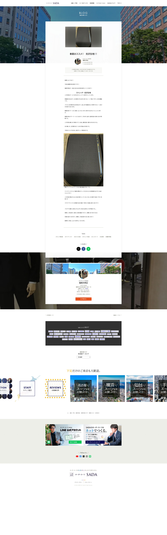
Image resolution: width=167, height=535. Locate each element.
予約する (84, 298)
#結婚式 (97, 339)
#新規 (66, 336)
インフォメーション (100, 3)
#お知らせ (95, 333)
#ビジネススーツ (114, 331)
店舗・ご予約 (74, 3)
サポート (119, 3)
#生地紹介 (51, 331)
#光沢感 (102, 236)
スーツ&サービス (83, 3)
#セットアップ (56, 331)
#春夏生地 (102, 339)
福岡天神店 (83, 282)
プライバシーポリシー (78, 482)
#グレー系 (61, 336)
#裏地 (93, 339)
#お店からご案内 (105, 331)
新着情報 (92, 3)
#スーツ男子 (97, 331)
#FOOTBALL (102, 333)
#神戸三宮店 (50, 336)
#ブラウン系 (65, 339)
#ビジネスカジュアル (86, 336)
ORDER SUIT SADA (81, 485)
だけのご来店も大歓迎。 (83, 371)
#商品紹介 (78, 336)
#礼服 (84, 339)
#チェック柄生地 (59, 236)
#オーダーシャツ (68, 236)
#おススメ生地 (77, 236)
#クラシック (93, 336)
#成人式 (88, 339)
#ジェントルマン (116, 336)
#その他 (87, 331)
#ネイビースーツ (100, 336)
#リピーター (63, 331)
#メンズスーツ (94, 236)
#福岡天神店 (108, 236)
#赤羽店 (92, 331)
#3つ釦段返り (81, 331)
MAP (86, 288)
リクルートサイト (88, 482)
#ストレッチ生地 (86, 236)
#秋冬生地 (56, 336)
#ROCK (71, 339)
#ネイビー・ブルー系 (108, 336)
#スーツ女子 (74, 331)
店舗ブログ (80, 327)
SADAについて (111, 3)
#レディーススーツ (78, 339)
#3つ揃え (68, 331)
